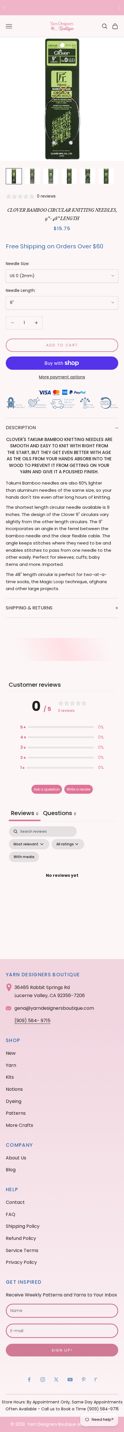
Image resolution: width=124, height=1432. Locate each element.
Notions (14, 1089)
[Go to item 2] (32, 176)
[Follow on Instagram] (43, 1379)
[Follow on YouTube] (70, 1379)
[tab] (59, 813)
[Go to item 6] (106, 176)
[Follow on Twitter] (56, 1379)
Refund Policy (21, 1238)
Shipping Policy (23, 1226)
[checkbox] (24, 857)
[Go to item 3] (51, 176)
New (11, 1053)
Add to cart (62, 345)
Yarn (11, 1065)
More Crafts (19, 1125)
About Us (16, 1158)
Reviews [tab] (24, 813)
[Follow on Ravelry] (96, 1379)
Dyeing (13, 1101)
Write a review (79, 789)
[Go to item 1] (14, 176)
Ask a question (47, 789)
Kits (10, 1077)
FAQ (10, 1214)
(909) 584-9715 (103, 1409)
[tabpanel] (62, 882)
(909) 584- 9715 (32, 1020)
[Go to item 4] (69, 176)
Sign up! (62, 1350)
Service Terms (22, 1250)
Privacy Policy (21, 1262)
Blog (11, 1169)
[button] (62, 727)
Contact (15, 1202)
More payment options (62, 377)
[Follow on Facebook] (29, 1379)
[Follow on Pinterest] (84, 1379)
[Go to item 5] (88, 176)
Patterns (16, 1113)
